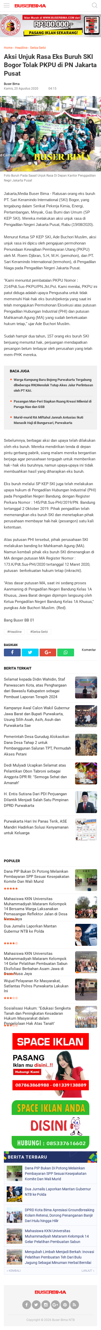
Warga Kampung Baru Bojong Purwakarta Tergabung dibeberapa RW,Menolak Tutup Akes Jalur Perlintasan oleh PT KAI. (53, 385)
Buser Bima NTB (63, 1320)
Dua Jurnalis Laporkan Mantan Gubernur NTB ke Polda (30, 929)
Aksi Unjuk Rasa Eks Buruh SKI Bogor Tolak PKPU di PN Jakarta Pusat (50, 65)
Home (8, 48)
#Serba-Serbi (39, 632)
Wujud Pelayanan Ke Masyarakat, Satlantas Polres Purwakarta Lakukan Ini (36, 986)
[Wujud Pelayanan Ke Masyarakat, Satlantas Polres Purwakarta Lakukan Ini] (86, 990)
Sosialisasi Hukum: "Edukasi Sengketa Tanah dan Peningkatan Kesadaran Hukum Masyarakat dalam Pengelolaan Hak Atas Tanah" (37, 1016)
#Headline (14, 632)
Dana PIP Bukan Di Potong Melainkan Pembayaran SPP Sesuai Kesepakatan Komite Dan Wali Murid (36, 876)
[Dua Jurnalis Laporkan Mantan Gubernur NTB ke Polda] (86, 935)
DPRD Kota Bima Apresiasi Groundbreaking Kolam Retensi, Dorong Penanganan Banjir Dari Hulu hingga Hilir (59, 1215)
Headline (21, 48)
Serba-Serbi (38, 48)
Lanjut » (88, 1270)
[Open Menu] (6, 6)
